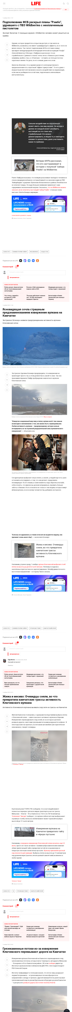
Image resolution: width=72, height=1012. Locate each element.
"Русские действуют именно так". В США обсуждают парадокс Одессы (35, 297)
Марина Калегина (17, 218)
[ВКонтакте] (33, 260)
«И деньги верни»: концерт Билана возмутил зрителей (35, 962)
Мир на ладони (48, 417)
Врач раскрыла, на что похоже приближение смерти (11, 684)
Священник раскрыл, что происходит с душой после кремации (35, 684)
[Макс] (25, 260)
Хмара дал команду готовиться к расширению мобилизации (57, 676)
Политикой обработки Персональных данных (47, 8)
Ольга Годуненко (27, 218)
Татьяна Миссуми (17, 595)
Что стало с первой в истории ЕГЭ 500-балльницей (11, 297)
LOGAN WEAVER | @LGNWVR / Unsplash (21, 215)
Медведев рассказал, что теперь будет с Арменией (57, 288)
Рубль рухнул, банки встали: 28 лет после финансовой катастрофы (13, 289)
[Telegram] (29, 260)
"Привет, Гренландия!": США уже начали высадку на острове (13, 954)
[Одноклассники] (37, 260)
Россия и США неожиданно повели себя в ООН (35, 288)
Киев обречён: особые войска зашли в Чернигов (12, 962)
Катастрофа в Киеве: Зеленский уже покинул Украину (56, 297)
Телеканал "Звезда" (18, 764)
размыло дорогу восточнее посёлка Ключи (39, 1009)
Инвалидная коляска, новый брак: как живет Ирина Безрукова (57, 954)
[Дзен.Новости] (20, 260)
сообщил (52, 989)
